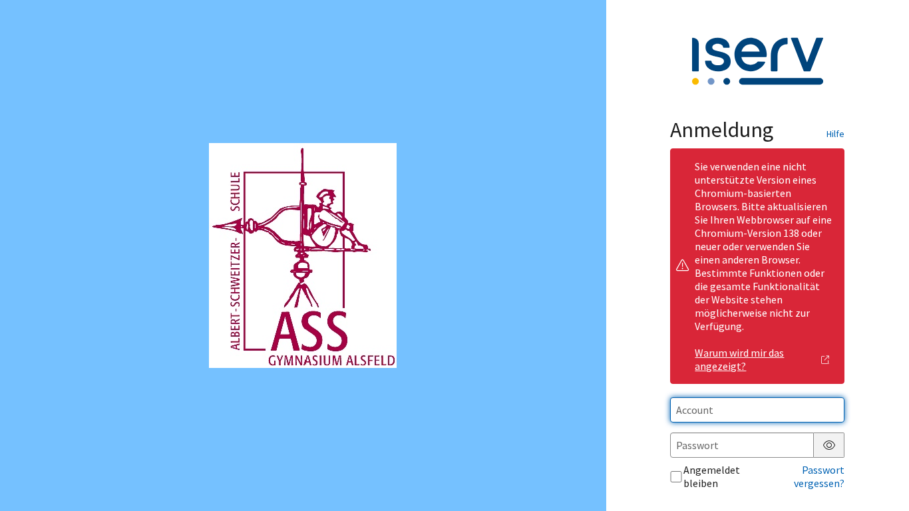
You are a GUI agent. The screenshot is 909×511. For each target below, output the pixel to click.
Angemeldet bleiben (711, 476)
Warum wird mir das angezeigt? (739, 359)
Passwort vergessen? (819, 476)
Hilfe (835, 134)
